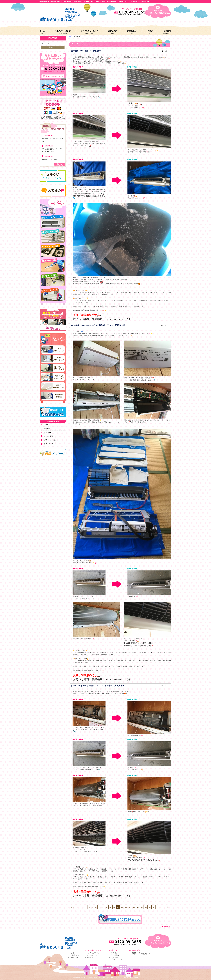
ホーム (42, 31)
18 (134, 907)
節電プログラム (136, 952)
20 (142, 907)
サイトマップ (48, 444)
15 (122, 907)
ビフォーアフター (92, 955)
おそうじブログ (75, 955)
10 (102, 907)
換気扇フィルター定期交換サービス (141, 954)
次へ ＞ (169, 907)
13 (114, 907)
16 (126, 907)
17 (130, 907)
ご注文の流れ (132, 31)
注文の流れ (48, 432)
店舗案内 (167, 31)
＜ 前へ (71, 907)
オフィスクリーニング (89, 31)
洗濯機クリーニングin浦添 (49, 159)
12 (110, 907)
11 (106, 907)
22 (150, 907)
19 (138, 907)
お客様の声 (112, 31)
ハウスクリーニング (63, 31)
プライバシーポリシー (51, 440)
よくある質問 (48, 436)
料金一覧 (47, 428)
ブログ (150, 31)
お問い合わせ (115, 957)
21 (146, 907)
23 (154, 907)
